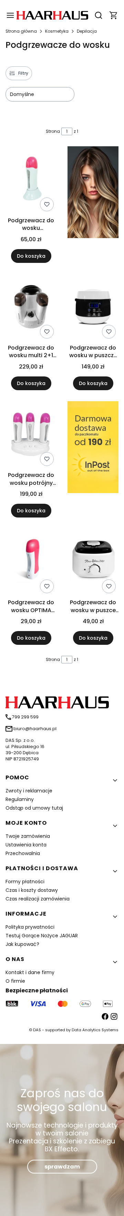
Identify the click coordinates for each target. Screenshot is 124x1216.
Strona (53, 131)
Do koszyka (31, 256)
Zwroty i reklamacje (29, 790)
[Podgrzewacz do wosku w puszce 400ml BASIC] (93, 562)
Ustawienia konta (26, 844)
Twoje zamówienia (28, 836)
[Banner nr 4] (93, 459)
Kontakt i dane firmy (30, 972)
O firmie (15, 981)
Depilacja (87, 31)
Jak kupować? (22, 944)
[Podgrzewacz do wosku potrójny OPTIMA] (31, 435)
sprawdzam (62, 1166)
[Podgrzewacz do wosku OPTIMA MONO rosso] (31, 562)
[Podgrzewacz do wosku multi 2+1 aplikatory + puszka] (31, 307)
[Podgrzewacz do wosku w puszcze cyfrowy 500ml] (93, 307)
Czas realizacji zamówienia (38, 898)
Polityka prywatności (30, 927)
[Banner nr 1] (93, 204)
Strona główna (21, 31)
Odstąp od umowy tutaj (34, 807)
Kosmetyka (57, 31)
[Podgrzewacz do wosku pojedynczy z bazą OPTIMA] (31, 180)
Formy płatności (25, 881)
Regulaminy (20, 799)
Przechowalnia (23, 853)
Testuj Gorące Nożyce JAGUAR (42, 935)
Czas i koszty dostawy (32, 890)
